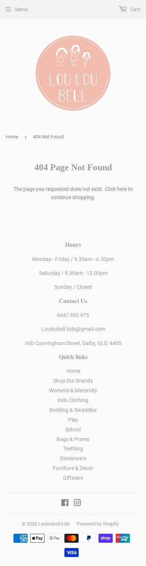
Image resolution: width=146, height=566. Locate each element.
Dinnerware (73, 458)
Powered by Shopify (98, 524)
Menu (21, 9)
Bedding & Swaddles (73, 410)
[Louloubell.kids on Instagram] (77, 504)
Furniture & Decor (73, 468)
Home (12, 137)
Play (73, 420)
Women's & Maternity (73, 390)
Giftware (73, 478)
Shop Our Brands (73, 381)
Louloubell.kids (54, 524)
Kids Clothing (73, 400)
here (122, 189)
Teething (73, 449)
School (73, 429)
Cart (134, 9)
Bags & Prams (73, 439)
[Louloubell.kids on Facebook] (65, 504)
